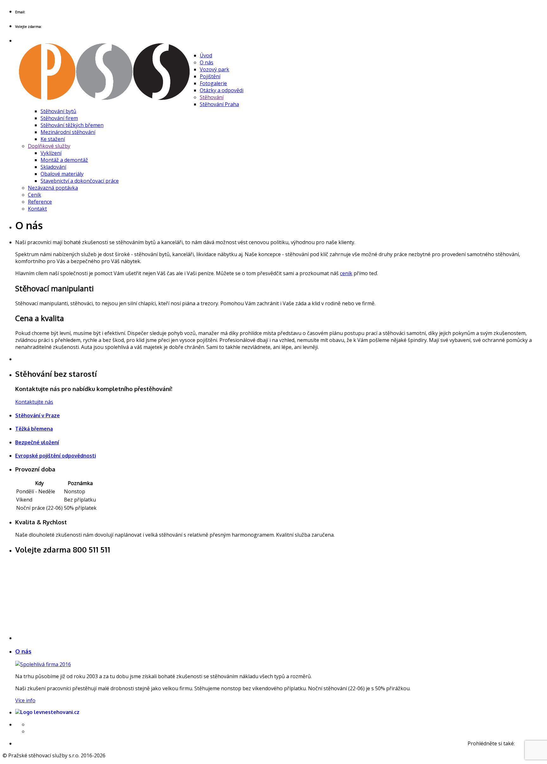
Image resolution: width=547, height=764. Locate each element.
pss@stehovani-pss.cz (50, 10)
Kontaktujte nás (34, 401)
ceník (346, 273)
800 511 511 (57, 26)
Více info (25, 700)
